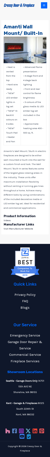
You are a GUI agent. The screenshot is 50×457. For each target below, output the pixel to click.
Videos (7, 220)
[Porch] (29, 436)
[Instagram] (21, 431)
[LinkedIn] (35, 431)
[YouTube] (22, 436)
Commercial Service (25, 355)
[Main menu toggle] (44, 5)
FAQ (25, 301)
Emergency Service (25, 335)
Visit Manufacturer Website (18, 228)
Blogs (25, 307)
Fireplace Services (25, 361)
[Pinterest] (41, 431)
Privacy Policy (25, 295)
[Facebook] (14, 431)
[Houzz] (7, 431)
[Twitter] (28, 431)
